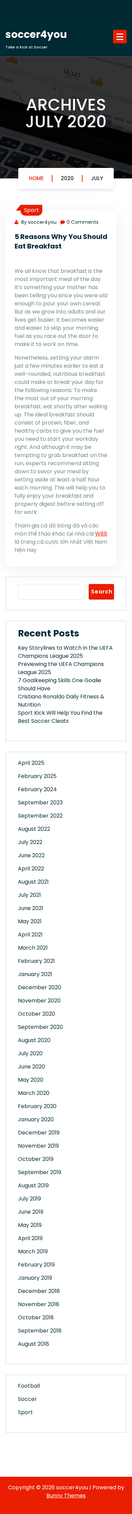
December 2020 (39, 987)
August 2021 (33, 882)
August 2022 (34, 829)
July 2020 (30, 1053)
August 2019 (33, 1185)
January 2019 (35, 1278)
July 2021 (29, 895)
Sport (31, 210)
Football (29, 1386)
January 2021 (35, 974)
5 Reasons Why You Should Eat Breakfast (61, 241)
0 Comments (82, 222)
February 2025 (37, 776)
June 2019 (30, 1212)
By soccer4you (38, 222)
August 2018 (33, 1344)
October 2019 (35, 1159)
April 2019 (30, 1238)
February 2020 (37, 1106)
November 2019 (38, 1146)
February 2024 (37, 789)
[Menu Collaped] (120, 36)
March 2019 (33, 1251)
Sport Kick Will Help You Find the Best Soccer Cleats (60, 717)
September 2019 (39, 1172)
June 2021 (30, 908)
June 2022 (31, 855)
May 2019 (30, 1225)
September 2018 (40, 1331)
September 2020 (40, 1027)
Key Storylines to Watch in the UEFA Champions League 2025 (65, 652)
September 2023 (40, 802)
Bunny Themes (66, 1495)
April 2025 (31, 763)
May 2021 (30, 921)
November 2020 (39, 1000)
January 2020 (36, 1119)
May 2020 (30, 1080)
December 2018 (39, 1291)
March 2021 (33, 948)
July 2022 (30, 842)
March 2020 (33, 1093)
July (97, 178)
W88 (101, 534)
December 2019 (39, 1133)
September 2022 (40, 816)
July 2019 (29, 1199)
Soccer (27, 1399)
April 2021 (30, 934)
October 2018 (36, 1317)
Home (36, 178)
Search (101, 592)
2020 (67, 178)
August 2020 (34, 1040)
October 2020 (36, 1014)
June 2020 (31, 1066)
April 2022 (31, 868)
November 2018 (38, 1304)
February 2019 (36, 1265)
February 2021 (36, 961)
